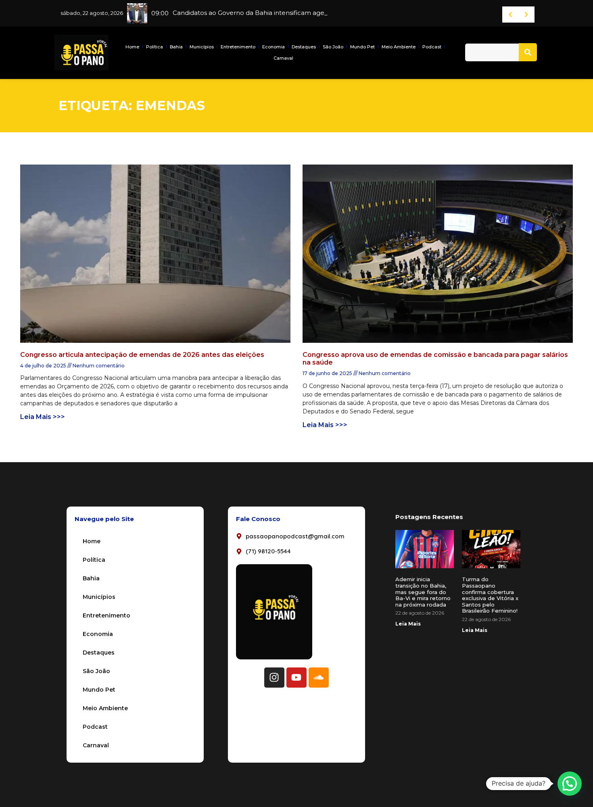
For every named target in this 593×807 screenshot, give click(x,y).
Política (154, 47)
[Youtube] (296, 677)
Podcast (431, 47)
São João (333, 47)
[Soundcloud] (319, 677)
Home (132, 47)
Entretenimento (238, 47)
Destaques (304, 47)
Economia (273, 47)
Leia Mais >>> (42, 417)
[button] (570, 784)
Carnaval (283, 58)
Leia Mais (408, 624)
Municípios (202, 47)
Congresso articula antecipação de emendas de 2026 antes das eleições (142, 355)
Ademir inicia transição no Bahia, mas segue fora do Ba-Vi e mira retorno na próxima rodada (423, 591)
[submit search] (528, 52)
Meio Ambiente (399, 47)
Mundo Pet (362, 47)
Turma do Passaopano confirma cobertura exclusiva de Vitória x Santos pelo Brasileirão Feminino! (490, 595)
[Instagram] (274, 677)
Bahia (176, 47)
